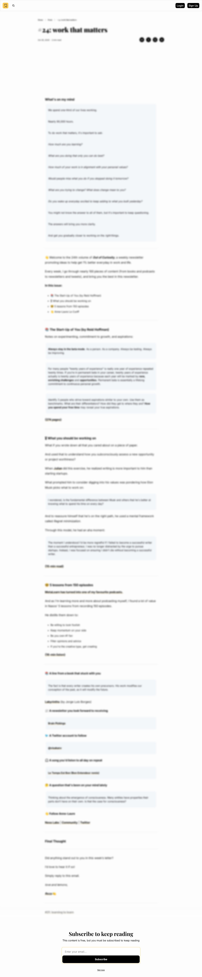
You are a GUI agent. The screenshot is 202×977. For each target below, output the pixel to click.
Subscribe (101, 959)
